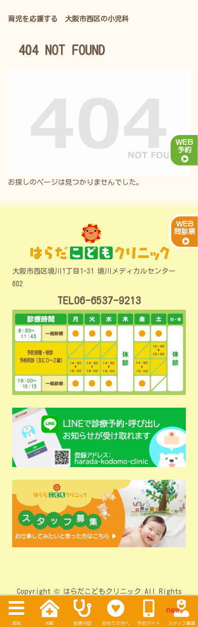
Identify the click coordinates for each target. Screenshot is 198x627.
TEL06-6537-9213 (99, 300)
